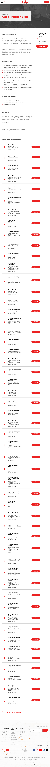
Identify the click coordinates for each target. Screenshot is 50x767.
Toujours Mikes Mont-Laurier (13, 442)
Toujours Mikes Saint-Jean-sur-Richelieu (13, 569)
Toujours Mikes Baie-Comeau (13, 187)
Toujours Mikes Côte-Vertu (14, 276)
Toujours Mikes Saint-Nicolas (13, 604)
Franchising (14, 742)
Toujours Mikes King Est (13, 339)
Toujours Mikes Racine (13, 491)
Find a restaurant (13, 733)
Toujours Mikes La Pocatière (12, 380)
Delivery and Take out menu (5, 735)
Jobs (10, 29)
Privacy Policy (31, 764)
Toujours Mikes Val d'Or (13, 656)
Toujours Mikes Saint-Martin (13, 593)
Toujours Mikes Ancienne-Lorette (14, 154)
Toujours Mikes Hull (12, 330)
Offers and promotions (22, 732)
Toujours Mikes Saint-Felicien (13, 545)
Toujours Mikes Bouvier (13, 231)
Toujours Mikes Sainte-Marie (13, 627)
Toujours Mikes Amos (13, 144)
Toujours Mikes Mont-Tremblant (13, 454)
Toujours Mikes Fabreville (14, 309)
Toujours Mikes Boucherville (11, 221)
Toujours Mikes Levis (13, 420)
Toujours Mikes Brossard (14, 243)
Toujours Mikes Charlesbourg (11, 264)
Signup (45, 730)
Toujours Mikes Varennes (14, 676)
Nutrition (4, 739)
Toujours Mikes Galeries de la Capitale (14, 319)
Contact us (13, 737)
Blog (21, 736)
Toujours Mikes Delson (13, 289)
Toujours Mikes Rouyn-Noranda (13, 534)
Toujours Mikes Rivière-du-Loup (14, 513)
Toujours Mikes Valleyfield (14, 665)
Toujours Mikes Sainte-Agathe (13, 615)
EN (7, 750)
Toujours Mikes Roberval (14, 524)
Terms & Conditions (20, 764)
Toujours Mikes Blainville (14, 697)
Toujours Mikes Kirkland (13, 349)
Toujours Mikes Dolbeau (13, 299)
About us (13, 735)
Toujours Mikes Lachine (13, 400)
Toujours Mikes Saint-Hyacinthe (13, 558)
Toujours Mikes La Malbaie (14, 369)
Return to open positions (42, 49)
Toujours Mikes (5, 29)
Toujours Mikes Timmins (14, 646)
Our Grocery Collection (14, 740)
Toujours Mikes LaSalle (13, 410)
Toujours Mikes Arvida (13, 175)
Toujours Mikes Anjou (13, 165)
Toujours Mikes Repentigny (11, 502)
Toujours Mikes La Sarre (13, 390)
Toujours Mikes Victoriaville (11, 686)
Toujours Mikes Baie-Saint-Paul (14, 198)
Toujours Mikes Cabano (13, 253)
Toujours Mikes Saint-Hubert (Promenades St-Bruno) (14, 478)
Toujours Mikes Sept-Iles (14, 637)
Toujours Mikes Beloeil (13, 209)
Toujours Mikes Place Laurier (13, 466)
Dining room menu (5, 732)
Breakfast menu (6, 737)
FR (4, 1)
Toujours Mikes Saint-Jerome (13, 580)
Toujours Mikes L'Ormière (14, 431)
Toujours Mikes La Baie (13, 358)
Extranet (13, 744)
